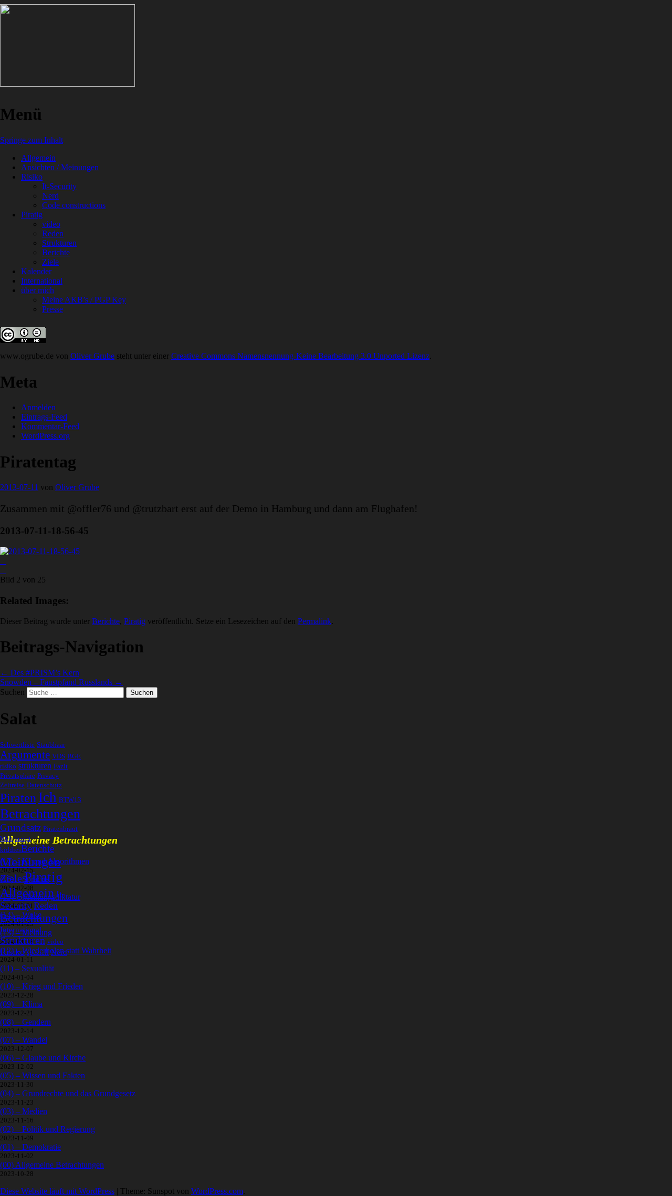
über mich (37, 290)
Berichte (56, 252)
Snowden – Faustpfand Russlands (61, 682)
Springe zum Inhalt (31, 140)
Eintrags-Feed (44, 416)
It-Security (59, 186)
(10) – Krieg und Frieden (41, 986)
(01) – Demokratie (30, 1146)
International (41, 280)
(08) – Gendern (25, 1021)
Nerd (50, 195)
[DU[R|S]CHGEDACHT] (67, 83)
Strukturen (59, 242)
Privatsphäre (17, 775)
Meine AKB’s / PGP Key (84, 299)
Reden (53, 233)
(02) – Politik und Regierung (47, 1129)
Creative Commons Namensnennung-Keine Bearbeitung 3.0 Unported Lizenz (300, 355)
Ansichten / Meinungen (60, 167)
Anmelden (38, 407)
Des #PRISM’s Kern (39, 672)
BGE (74, 756)
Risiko (32, 176)
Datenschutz (44, 785)
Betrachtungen (40, 813)
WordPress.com (217, 1191)
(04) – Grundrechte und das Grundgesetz (67, 1093)
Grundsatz (20, 827)
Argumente (25, 755)
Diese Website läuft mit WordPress (57, 1191)
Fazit (61, 766)
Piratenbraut (60, 829)
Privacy (48, 775)
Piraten (18, 798)
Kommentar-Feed (50, 426)
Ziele (50, 261)
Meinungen (30, 862)
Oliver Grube (92, 355)
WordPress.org (45, 435)
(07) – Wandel (23, 1039)
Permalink (314, 621)
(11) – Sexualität (27, 968)
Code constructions (74, 205)
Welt (6, 839)
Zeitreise (12, 785)
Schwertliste (17, 744)
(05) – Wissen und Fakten (42, 1075)
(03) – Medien (23, 1111)
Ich (47, 797)
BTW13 (70, 800)
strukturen (34, 765)
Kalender (36, 271)
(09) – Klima (21, 1004)
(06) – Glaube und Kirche (43, 1057)
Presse (52, 309)
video (51, 224)
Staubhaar (51, 744)
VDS (58, 756)
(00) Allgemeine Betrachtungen (52, 1164)
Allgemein (38, 157)
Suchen (12, 692)
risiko (8, 766)
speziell (38, 952)
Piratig (32, 214)
